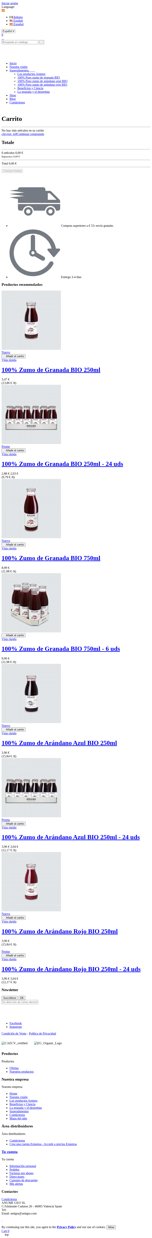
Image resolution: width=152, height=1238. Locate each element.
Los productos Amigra (31, 74)
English (18, 20)
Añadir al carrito (13, 356)
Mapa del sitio (18, 1118)
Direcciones (17, 1176)
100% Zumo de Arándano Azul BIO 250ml (59, 742)
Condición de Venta (14, 1033)
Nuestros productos (22, 1071)
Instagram (16, 1026)
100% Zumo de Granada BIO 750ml (51, 558)
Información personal (23, 1166)
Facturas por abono (21, 1173)
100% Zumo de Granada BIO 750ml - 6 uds (61, 648)
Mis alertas (16, 1183)
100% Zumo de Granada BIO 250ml (51, 369)
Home (13, 1093)
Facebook (16, 1023)
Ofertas (14, 1068)
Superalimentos (19, 1111)
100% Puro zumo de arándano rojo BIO (42, 84)
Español (18, 24)
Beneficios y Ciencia (30, 88)
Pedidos (14, 1169)
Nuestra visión (19, 1097)
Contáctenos (17, 1115)
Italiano (18, 17)
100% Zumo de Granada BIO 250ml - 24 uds (62, 463)
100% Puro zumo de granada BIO (38, 77)
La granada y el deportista (33, 91)
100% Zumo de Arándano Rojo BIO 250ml (60, 931)
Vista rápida (9, 360)
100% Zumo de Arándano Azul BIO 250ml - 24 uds (71, 837)
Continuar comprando (23, 134)
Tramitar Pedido (12, 170)
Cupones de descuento (24, 1180)
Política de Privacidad (42, 1033)
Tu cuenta (10, 1152)
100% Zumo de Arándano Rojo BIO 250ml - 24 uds (71, 969)
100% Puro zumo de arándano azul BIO (42, 81)
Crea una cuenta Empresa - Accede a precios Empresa (43, 1144)
